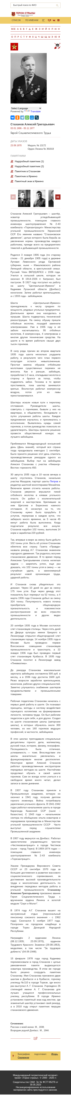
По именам (31, 20)
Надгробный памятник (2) (29, 166)
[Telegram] (22, 117)
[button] (57, 197)
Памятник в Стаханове (27, 171)
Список (16, 20)
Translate (36, 111)
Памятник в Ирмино (26, 176)
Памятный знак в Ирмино (29, 181)
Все (13, 29)
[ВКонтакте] (13, 117)
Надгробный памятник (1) (29, 161)
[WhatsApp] (27, 117)
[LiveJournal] (37, 117)
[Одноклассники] (17, 117)
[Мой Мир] (32, 117)
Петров (54, 481)
